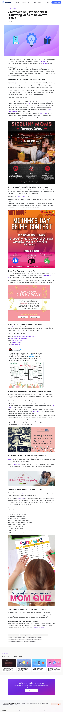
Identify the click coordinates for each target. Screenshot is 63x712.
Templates (24, 2)
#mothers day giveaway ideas (29, 641)
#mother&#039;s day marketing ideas (15, 641)
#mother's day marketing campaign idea (40, 635)
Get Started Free (55, 2)
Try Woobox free (31, 690)
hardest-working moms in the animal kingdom (24, 336)
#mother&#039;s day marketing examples (33, 639)
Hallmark (43, 61)
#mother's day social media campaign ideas (17, 637)
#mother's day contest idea (14, 635)
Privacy (59, 710)
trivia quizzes (20, 498)
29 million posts (43, 113)
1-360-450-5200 (23, 710)
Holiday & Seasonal (12, 8)
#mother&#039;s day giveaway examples (16, 639)
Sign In (48, 2)
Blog (44, 710)
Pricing (29, 2)
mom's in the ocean (17, 340)
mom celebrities (16, 344)
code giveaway (16, 464)
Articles (47, 710)
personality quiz (22, 493)
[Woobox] (4, 710)
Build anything (37, 2)
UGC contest (36, 411)
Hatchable (51, 710)
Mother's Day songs (16, 342)
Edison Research (19, 82)
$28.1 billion (45, 63)
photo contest (21, 196)
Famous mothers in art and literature (18, 338)
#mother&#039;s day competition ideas (34, 637)
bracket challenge (13, 326)
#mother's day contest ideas (26, 635)
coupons (28, 103)
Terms (56, 710)
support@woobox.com (39, 627)
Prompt (17, 2)
